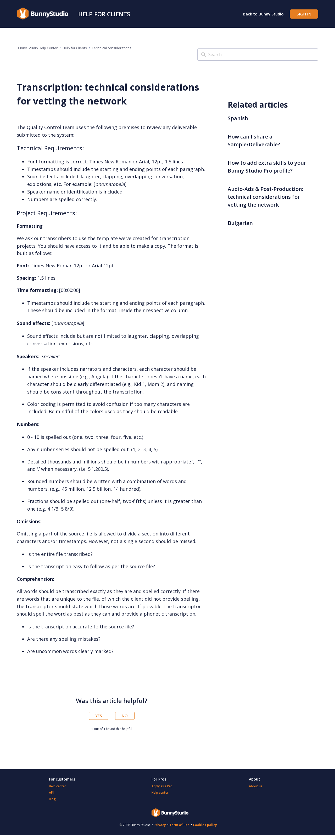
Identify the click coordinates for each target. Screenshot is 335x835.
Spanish (238, 118)
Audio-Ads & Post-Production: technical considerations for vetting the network (265, 196)
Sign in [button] (304, 13)
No (125, 715)
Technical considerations (111, 48)
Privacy (160, 825)
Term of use (179, 825)
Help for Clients (104, 14)
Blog (52, 799)
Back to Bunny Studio (263, 13)
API (51, 792)
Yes (98, 715)
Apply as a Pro (162, 786)
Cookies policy (205, 825)
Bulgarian (240, 222)
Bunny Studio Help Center (37, 48)
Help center (57, 786)
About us (255, 786)
